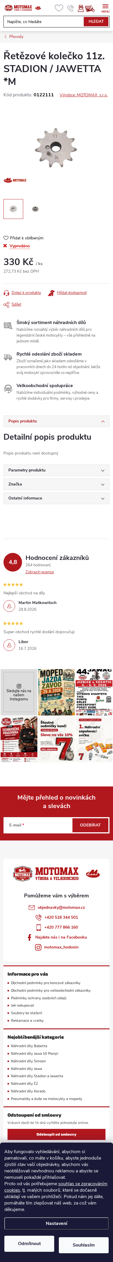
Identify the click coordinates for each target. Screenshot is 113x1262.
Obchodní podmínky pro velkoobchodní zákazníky (51, 990)
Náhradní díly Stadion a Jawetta (37, 1076)
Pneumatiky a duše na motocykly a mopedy (46, 1098)
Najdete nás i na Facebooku (61, 937)
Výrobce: (84, 95)
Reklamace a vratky (27, 1020)
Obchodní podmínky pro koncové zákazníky (46, 983)
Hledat (96, 21)
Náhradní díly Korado (28, 1091)
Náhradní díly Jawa (26, 1068)
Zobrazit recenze (39, 572)
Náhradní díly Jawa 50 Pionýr (35, 1053)
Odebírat (90, 825)
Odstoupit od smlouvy (56, 1134)
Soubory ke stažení (26, 1013)
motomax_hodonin (61, 947)
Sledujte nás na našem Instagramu (18, 694)
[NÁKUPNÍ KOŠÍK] (93, 8)
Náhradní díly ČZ (24, 1083)
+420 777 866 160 (61, 927)
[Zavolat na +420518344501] (70, 8)
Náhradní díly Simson (28, 1061)
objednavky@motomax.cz (61, 907)
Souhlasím (84, 1245)
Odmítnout (29, 1243)
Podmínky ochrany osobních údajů (38, 998)
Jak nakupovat (22, 1005)
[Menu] (105, 7)
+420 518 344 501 (61, 917)
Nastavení (56, 1223)
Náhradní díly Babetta (29, 1046)
